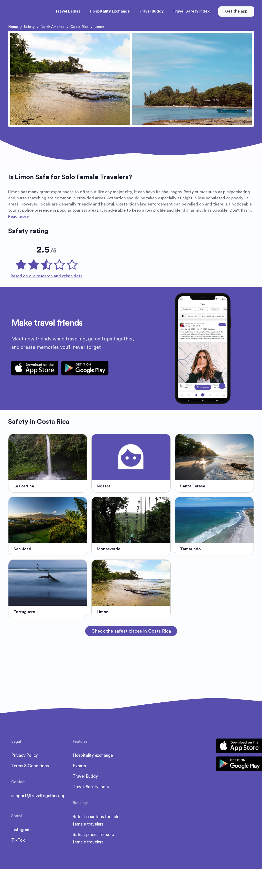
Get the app (236, 11)
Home (13, 27)
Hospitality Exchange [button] (110, 11)
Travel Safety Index (91, 787)
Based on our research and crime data (47, 276)
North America (52, 27)
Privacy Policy (24, 755)
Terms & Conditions (30, 766)
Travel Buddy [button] (151, 11)
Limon (99, 27)
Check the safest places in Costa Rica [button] (131, 631)
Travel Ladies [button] (68, 11)
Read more (18, 216)
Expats (79, 766)
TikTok (18, 840)
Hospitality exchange (93, 755)
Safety (29, 27)
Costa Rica (79, 27)
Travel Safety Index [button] (191, 11)
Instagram (21, 830)
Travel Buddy (85, 776)
